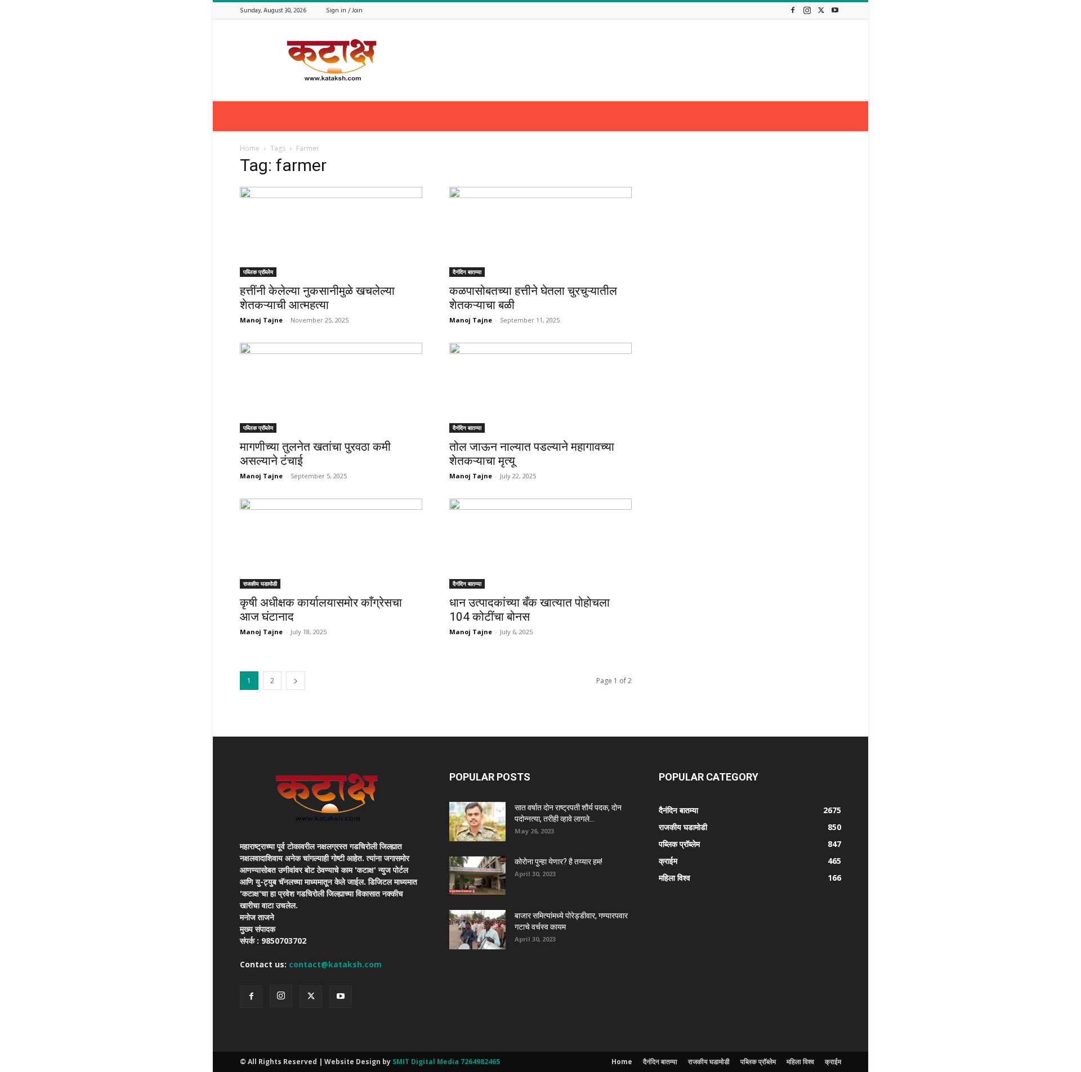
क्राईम (833, 1061)
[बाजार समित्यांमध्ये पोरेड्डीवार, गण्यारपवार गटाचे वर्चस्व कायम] (477, 929)
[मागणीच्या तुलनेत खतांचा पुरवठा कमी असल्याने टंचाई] (331, 388)
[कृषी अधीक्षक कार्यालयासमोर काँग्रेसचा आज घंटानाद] (331, 544)
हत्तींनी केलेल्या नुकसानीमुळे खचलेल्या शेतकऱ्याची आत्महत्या (317, 298)
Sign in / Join (344, 11)
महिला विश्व (800, 1061)
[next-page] (295, 680)
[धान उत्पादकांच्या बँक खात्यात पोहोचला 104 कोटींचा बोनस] (540, 544)
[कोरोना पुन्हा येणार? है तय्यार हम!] (477, 875)
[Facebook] (793, 9)
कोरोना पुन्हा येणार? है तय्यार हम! (558, 861)
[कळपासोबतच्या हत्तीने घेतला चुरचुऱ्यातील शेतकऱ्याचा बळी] (540, 232)
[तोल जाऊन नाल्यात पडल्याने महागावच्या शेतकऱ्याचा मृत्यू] (540, 388)
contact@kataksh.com (335, 964)
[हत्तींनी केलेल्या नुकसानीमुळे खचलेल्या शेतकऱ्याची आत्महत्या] (331, 232)
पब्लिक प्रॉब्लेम (258, 272)
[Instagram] (807, 9)
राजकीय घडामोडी (260, 583)
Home (250, 148)
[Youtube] (835, 9)
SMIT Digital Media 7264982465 (446, 1061)
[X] (821, 9)
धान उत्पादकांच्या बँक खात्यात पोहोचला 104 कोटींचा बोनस (529, 610)
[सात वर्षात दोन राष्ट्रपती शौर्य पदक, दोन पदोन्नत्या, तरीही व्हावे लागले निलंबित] (477, 821)
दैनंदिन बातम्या (467, 272)
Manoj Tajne (261, 320)
